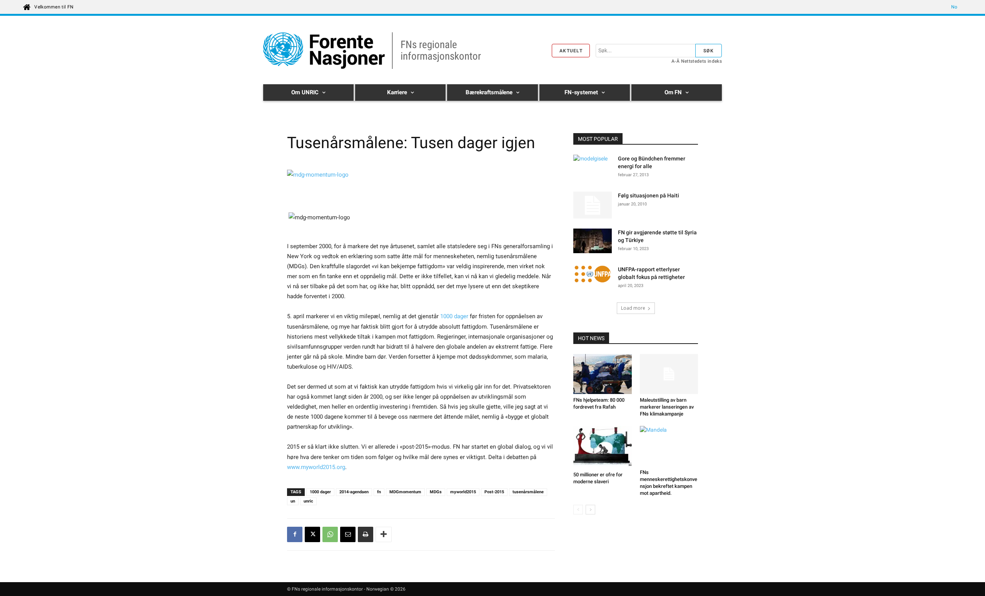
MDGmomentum (405, 491)
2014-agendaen (354, 491)
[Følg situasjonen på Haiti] (592, 205)
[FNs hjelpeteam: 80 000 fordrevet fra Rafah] (602, 374)
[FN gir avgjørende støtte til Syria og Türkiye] (592, 242)
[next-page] (590, 509)
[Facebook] (294, 534)
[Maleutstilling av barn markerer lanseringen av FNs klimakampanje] (669, 374)
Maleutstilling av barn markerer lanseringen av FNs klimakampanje (667, 407)
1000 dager (454, 316)
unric (308, 501)
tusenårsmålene (528, 491)
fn (379, 491)
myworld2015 (463, 491)
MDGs (436, 491)
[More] (384, 534)
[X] (312, 534)
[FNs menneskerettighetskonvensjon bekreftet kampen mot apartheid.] (669, 446)
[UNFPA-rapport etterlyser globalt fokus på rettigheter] (592, 275)
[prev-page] (578, 509)
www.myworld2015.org (316, 467)
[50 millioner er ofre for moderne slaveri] (602, 447)
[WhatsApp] (330, 534)
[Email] (348, 534)
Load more (633, 308)
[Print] (365, 534)
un (292, 501)
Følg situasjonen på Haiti (648, 195)
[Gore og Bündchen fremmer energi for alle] (592, 168)
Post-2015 (494, 491)
